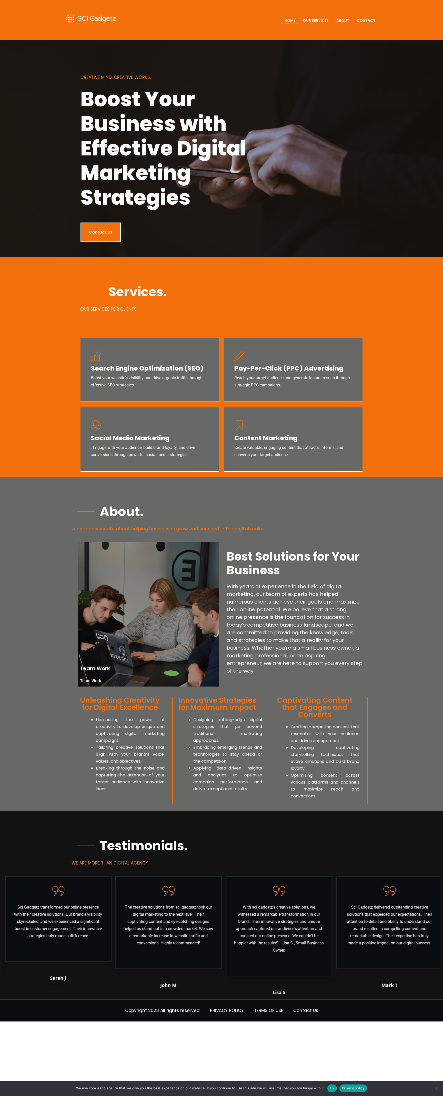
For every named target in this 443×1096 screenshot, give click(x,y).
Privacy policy (353, 1088)
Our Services (316, 20)
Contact (366, 20)
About (342, 20)
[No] (436, 1088)
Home (290, 20)
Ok (332, 1088)
